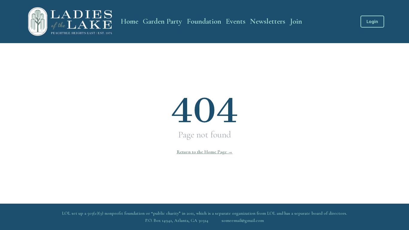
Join (296, 21)
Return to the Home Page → (205, 152)
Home (129, 21)
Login (372, 21)
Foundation (204, 21)
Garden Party (162, 21)
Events (236, 21)
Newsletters (267, 21)
